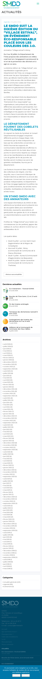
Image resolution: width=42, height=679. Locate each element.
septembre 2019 (9, 530)
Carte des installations (10, 637)
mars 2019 (7, 544)
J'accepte (16, 675)
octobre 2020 (8, 501)
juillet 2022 (7, 454)
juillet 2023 (7, 427)
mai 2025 (7, 378)
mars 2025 (7, 382)
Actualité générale (10, 582)
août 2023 (7, 425)
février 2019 (7, 546)
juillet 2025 (7, 373)
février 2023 (8, 438)
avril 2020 (7, 514)
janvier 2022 (8, 467)
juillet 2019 (7, 535)
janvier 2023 (8, 440)
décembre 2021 (9, 470)
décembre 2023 (9, 416)
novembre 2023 (9, 418)
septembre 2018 (9, 557)
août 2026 (7, 344)
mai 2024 (7, 405)
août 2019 (7, 532)
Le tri (3, 639)
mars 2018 (7, 568)
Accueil (4, 629)
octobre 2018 (8, 555)
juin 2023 (7, 429)
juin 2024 (7, 402)
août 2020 (7, 506)
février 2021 (7, 492)
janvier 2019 (8, 548)
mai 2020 (7, 512)
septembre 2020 (9, 503)
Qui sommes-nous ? (9, 632)
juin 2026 (7, 349)
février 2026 (8, 357)
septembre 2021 (9, 476)
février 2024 (8, 411)
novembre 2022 (9, 445)
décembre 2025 (9, 362)
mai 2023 (7, 431)
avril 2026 (7, 353)
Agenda (7, 22)
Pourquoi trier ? (7, 634)
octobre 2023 (8, 420)
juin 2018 (6, 564)
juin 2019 (6, 537)
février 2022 (8, 465)
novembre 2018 (9, 553)
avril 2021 (7, 488)
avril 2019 (7, 541)
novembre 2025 (9, 364)
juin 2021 (6, 483)
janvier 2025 (8, 387)
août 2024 (7, 398)
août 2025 (7, 371)
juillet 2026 (7, 346)
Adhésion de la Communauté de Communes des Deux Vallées (21, 328)
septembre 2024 (9, 396)
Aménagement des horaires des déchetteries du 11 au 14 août (21, 320)
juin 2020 (7, 510)
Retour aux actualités (14, 274)
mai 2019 (6, 539)
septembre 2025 (9, 369)
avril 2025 (7, 380)
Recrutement (7, 642)
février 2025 (8, 384)
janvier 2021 (7, 494)
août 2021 (7, 479)
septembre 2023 (9, 423)
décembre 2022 (9, 443)
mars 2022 (7, 463)
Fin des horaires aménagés (19, 304)
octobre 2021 (8, 474)
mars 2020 (7, 517)
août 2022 (7, 452)
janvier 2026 (8, 360)
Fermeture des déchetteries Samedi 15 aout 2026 (23, 312)
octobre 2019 (8, 528)
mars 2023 (7, 436)
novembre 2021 (9, 472)
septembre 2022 (9, 449)
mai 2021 (6, 485)
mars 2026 (7, 355)
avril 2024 (7, 407)
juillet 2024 (7, 400)
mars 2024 (7, 409)
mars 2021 (7, 490)
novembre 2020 (9, 499)
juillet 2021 (7, 481)
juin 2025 (6, 375)
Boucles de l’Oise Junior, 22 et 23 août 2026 (23, 297)
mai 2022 (7, 458)
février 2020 (8, 519)
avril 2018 (7, 566)
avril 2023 (7, 434)
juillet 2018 (7, 562)
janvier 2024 (8, 414)
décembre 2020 (9, 497)
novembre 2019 (9, 526)
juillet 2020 (7, 508)
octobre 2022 (8, 447)
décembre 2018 (9, 550)
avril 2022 (7, 461)
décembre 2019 (9, 524)
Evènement (8, 586)
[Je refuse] (39, 672)
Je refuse (25, 675)
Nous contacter (7, 644)
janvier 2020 (8, 521)
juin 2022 (6, 456)
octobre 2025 (8, 366)
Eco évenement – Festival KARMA (21, 288)
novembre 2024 (9, 391)
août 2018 (7, 559)
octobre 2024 (8, 393)
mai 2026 (7, 351)
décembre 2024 (9, 389)
